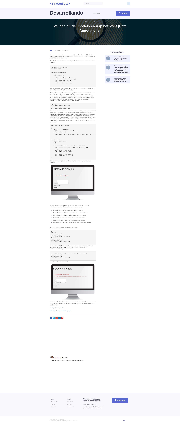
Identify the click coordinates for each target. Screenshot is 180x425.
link (66, 58)
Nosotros (53, 407)
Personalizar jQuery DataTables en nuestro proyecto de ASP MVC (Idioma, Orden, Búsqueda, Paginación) (121, 69)
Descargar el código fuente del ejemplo (60, 311)
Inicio (86, 22)
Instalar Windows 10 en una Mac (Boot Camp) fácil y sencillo (121, 58)
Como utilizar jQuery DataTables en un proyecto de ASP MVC (120, 79)
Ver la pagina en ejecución (57, 308)
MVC (93, 22)
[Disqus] (73, 336)
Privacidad (70, 401)
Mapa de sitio (70, 407)
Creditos (69, 404)
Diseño (53, 404)
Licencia (69, 399)
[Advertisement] (116, 95)
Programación (54, 401)
